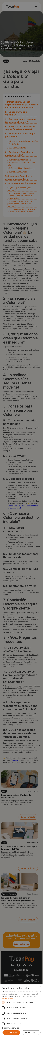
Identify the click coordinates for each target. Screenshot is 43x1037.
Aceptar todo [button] (11, 1032)
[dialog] (21, 1010)
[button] (21, 1028)
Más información (7, 999)
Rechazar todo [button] (31, 1032)
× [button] (40, 987)
